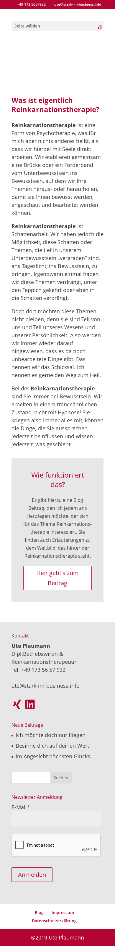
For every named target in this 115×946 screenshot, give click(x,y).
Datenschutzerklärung (54, 921)
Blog (39, 912)
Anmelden (32, 875)
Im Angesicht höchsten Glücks (53, 756)
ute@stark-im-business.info (46, 685)
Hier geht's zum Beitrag (57, 578)
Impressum (63, 912)
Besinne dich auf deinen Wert (52, 745)
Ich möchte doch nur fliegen (51, 735)
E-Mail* (21, 807)
